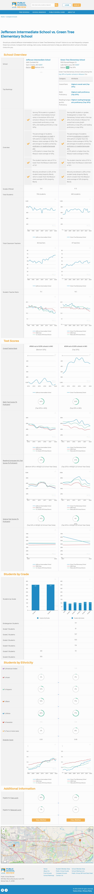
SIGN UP (76, 5)
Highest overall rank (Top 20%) (80, 85)
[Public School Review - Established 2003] (19, 5)
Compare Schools (61, 873)
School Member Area (78, 869)
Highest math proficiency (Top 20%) (80, 93)
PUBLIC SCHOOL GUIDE (57, 12)
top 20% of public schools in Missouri (72, 74)
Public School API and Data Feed (82, 873)
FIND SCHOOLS (24, 12)
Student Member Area (63, 869)
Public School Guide (62, 871)
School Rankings (49, 875)
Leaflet (81, 862)
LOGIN (67, 5)
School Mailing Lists (78, 871)
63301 (40, 65)
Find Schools (48, 873)
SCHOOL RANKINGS (39, 12)
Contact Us (59, 875)
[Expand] (3, 835)
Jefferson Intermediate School (38, 60)
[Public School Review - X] (2, 890)
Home (45, 869)
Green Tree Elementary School (72, 60)
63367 (77, 65)
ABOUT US (71, 12)
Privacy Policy (87, 891)
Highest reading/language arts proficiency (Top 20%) (80, 101)
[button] (14, 845)
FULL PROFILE (41, 820)
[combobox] (41, 5)
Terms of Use (77, 891)
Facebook (6, 890)
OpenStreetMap (89, 862)
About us (46, 871)
